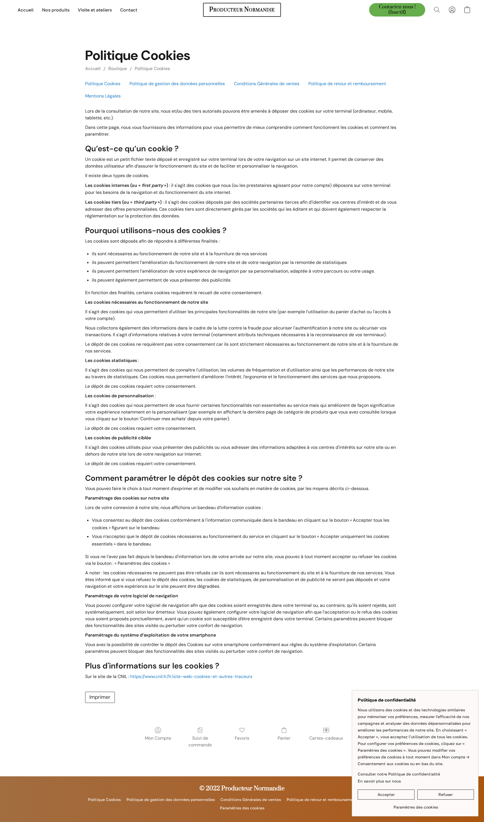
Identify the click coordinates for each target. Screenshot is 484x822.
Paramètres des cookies (242, 807)
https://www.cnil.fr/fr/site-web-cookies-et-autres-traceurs (191, 676)
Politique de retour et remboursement (347, 84)
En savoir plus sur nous (379, 781)
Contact (128, 10)
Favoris (242, 738)
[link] (416, 805)
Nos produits (55, 10)
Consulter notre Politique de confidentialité (399, 774)
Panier (284, 738)
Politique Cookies (152, 68)
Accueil (26, 10)
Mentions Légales (103, 96)
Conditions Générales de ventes (266, 84)
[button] (242, 10)
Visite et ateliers (95, 10)
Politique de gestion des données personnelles (177, 84)
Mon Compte (158, 738)
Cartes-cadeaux (326, 738)
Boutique (117, 68)
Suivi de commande (200, 741)
